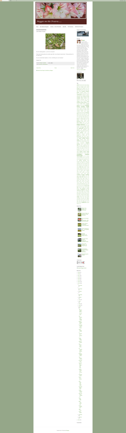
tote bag (88, 192)
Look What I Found (80, 330)
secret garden (79, 175)
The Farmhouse (70, 26)
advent (78, 84)
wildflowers (84, 202)
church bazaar (87, 99)
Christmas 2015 (86, 98)
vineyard (87, 195)
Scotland (79, 174)
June (80, 301)
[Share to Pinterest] (52, 62)
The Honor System (80, 358)
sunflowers (87, 181)
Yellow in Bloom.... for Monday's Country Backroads (85, 224)
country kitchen (82, 105)
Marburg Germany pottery (83, 150)
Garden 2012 (79, 127)
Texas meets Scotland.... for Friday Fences (84, 244)
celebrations (79, 94)
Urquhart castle (83, 194)
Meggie (83, 40)
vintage (78, 196)
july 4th (87, 145)
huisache (88, 140)
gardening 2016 (86, 129)
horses (85, 140)
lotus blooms (83, 149)
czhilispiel (78, 112)
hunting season (79, 141)
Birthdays (78, 88)
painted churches (82, 160)
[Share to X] (50, 62)
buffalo (80, 91)
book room (85, 89)
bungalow (83, 91)
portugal (80, 165)
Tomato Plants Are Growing (80, 371)
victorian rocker (84, 195)
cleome (78, 100)
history (88, 139)
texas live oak (82, 185)
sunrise (78, 182)
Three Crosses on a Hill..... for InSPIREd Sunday (85, 229)
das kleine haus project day (83, 113)
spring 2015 (82, 179)
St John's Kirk (86, 179)
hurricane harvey (84, 141)
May (80, 303)
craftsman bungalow (80, 110)
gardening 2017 (79, 130)
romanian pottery (82, 171)
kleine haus (87, 146)
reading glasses (45, 64)
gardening (40, 64)
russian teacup (79, 172)
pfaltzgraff (87, 162)
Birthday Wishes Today (80, 354)
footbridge (80, 123)
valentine (87, 194)
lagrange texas (79, 147)
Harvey (81, 137)
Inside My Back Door (80, 387)
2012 (79, 283)
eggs (79, 116)
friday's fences (81, 124)
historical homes (83, 139)
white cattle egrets (82, 200)
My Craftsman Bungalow (44, 26)
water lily (85, 199)
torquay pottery (84, 192)
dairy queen (81, 112)
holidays (78, 140)
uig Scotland (86, 193)
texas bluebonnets (82, 183)
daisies (84, 112)
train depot (78, 193)
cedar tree (87, 93)
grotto (82, 136)
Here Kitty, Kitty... (80, 399)
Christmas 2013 (80, 98)
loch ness (87, 148)
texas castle (87, 183)
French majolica (86, 123)
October (80, 291)
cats (85, 93)
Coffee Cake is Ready (80, 391)
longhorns (78, 149)
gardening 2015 (79, 129)
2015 (79, 278)
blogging (84, 88)
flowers (78, 123)
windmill (88, 202)
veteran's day (79, 195)
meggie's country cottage (84, 151)
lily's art (85, 148)
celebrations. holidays (85, 94)
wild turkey (80, 202)
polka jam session (82, 164)
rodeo (78, 171)
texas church (78, 184)
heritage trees (84, 137)
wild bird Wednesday (82, 201)
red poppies (81, 170)
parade (88, 160)
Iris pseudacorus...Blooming (80, 350)
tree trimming (82, 193)
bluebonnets (79, 89)
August (80, 297)
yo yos (80, 203)
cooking (78, 101)
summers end (84, 181)
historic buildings (82, 138)
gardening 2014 (86, 128)
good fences (80, 132)
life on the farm (80, 148)
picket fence (82, 163)
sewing (83, 175)
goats (88, 131)
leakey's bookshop (84, 147)
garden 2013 (84, 127)
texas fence (82, 184)
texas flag (85, 184)
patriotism (84, 161)
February (80, 414)
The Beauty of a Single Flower (80, 318)
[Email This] (48, 62)
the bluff (81, 190)
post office (83, 165)
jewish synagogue (83, 145)
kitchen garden (83, 146)
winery (78, 203)
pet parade (82, 162)
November (80, 288)
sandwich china (84, 172)
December (80, 285)
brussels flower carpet (84, 90)
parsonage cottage (79, 161)
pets (85, 162)
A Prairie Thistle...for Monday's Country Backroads (85, 214)
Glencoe (85, 131)
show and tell (80, 177)
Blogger (67, 430)
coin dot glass (81, 100)
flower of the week (86, 122)
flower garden (79, 122)
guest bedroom (86, 136)
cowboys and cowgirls (82, 109)
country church (83, 102)
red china (85, 169)
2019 (79, 272)
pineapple (85, 163)
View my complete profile (81, 69)
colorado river (87, 100)
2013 (79, 281)
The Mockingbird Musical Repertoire (80, 312)
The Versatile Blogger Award (81, 191)
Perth (86, 161)
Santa (88, 172)
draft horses (83, 114)
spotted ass (87, 178)
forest (83, 123)
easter (85, 115)
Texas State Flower (80, 339)
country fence (82, 103)
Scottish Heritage (85, 174)
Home (37, 26)
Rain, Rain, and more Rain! (80, 383)
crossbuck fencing (80, 111)
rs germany (87, 171)
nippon (81, 159)
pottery (86, 165)
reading (78, 169)
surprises (81, 182)
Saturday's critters (80, 173)
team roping (85, 182)
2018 (79, 273)
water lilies (82, 199)
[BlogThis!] (49, 62)
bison (81, 88)
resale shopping (86, 170)
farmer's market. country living (83, 120)
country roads (85, 106)
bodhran (82, 89)
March (80, 306)
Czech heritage (86, 111)
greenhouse (79, 136)
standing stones (84, 180)
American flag (84, 84)
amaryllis (80, 84)
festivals (88, 121)
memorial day (79, 152)
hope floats (82, 140)
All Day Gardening (80, 406)
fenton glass (83, 121)
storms (80, 181)
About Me (64, 26)
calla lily (80, 93)
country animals (83, 101)
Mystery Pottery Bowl (80, 322)
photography (78, 163)
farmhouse (78, 121)
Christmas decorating (80, 99)
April (80, 305)
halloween (78, 137)
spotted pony (79, 179)
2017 (79, 275)
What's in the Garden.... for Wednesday (84, 209)
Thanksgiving (82, 189)
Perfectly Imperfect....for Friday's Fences (84, 234)
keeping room (79, 146)
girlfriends (82, 131)
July (80, 299)
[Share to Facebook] (51, 62)
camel (83, 93)
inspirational (82, 142)
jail (79, 145)
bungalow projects (83, 92)
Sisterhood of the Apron (79, 26)
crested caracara (86, 110)
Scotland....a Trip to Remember (55, 26)
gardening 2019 (84, 130)
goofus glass (86, 132)
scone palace (86, 173)
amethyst (87, 84)
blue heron (87, 88)
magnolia (78, 150)
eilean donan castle (83, 116)
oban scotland (84, 159)
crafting (88, 109)
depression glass (79, 114)
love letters (87, 149)
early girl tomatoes (81, 115)
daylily (88, 113)
